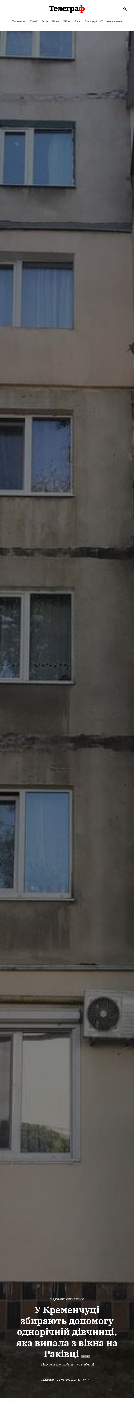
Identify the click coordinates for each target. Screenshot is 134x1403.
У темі (33, 21)
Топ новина (18, 21)
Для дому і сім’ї (94, 21)
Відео (55, 21)
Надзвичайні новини (67, 1299)
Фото (45, 21)
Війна (66, 21)
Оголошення (114, 21)
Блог (77, 21)
